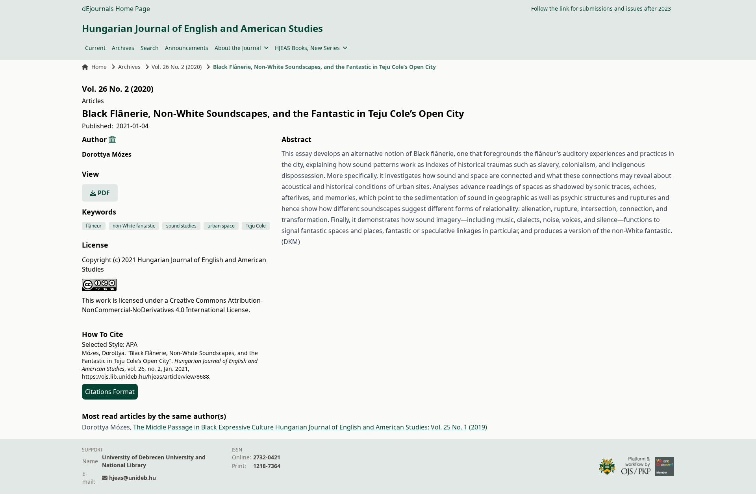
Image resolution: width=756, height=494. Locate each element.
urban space (221, 225)
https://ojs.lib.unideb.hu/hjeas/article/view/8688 (145, 376)
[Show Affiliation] (112, 139)
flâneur (94, 225)
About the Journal (238, 48)
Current (95, 48)
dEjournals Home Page (116, 8)
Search (150, 48)
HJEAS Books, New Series (307, 48)
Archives (123, 48)
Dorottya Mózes (107, 154)
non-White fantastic (134, 225)
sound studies (181, 225)
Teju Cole (256, 225)
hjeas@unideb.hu (132, 477)
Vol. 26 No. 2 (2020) (177, 66)
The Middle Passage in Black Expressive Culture (204, 427)
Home (99, 66)
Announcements (186, 48)
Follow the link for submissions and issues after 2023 (601, 8)
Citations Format (110, 391)
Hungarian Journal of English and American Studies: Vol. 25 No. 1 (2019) (381, 427)
